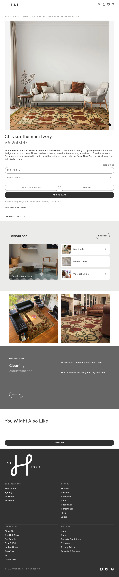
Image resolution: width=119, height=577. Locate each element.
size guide (108, 165)
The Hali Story (12, 535)
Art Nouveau (46, 17)
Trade (63, 535)
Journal (8, 555)
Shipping (65, 543)
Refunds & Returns (70, 551)
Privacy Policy (68, 547)
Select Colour (13, 178)
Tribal (63, 501)
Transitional (29, 17)
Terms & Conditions (71, 539)
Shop (16, 17)
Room (63, 513)
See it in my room (32, 188)
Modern (65, 488)
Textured (65, 492)
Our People (10, 539)
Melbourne (10, 488)
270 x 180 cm (13, 170)
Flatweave (66, 496)
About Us (9, 531)
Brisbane (9, 501)
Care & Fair (10, 543)
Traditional (66, 505)
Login (63, 531)
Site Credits (33, 569)
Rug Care (9, 551)
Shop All (59, 443)
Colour (64, 517)
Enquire (87, 188)
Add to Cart (59, 195)
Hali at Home (11, 547)
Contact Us (10, 559)
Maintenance (21, 371)
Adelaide (9, 496)
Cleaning (17, 365)
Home (8, 17)
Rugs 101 (102, 236)
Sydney (8, 492)
